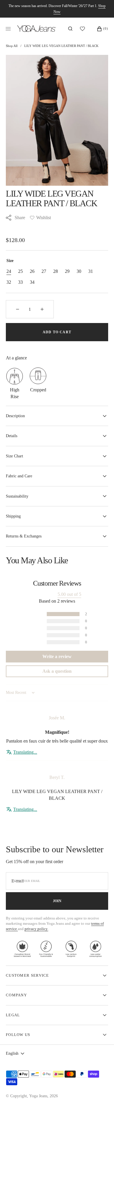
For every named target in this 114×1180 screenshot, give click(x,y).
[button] (70, 28)
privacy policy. (36, 929)
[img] (57, 708)
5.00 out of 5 (69, 594)
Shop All (12, 46)
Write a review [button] (57, 656)
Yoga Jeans (38, 1096)
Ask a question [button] (57, 671)
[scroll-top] (100, 1166)
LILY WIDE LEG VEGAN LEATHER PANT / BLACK (61, 46)
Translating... (25, 752)
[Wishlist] (84, 28)
